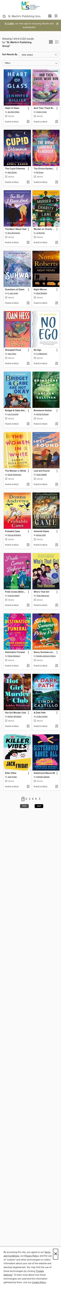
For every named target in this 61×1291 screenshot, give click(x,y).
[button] (51, 42)
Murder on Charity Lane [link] (45, 229)
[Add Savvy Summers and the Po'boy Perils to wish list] (56, 666)
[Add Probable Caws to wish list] (28, 545)
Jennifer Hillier (13, 112)
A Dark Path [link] (40, 712)
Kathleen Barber (43, 777)
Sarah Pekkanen (14, 474)
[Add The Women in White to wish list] (28, 485)
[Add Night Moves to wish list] (56, 303)
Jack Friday (12, 777)
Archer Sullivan (42, 414)
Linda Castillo (42, 716)
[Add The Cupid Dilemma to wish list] (28, 182)
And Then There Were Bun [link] (45, 108)
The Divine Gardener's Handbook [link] (45, 168)
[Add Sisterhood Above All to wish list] (56, 787)
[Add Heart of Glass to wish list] (28, 122)
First (24, 806)
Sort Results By (9, 54)
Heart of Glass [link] (12, 108)
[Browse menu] (56, 16)
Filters (7, 63)
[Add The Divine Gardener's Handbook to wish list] (56, 182)
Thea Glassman (42, 595)
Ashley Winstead (14, 716)
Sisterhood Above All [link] (44, 773)
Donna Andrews (14, 535)
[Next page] (39, 799)
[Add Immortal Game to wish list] (56, 545)
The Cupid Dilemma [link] (15, 168)
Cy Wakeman (41, 354)
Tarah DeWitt (41, 474)
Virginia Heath (13, 595)
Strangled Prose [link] (13, 350)
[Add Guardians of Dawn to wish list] (28, 303)
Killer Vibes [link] (10, 773)
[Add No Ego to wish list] (56, 364)
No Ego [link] (37, 350)
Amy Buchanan (14, 233)
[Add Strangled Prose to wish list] (28, 364)
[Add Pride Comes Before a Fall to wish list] (28, 605)
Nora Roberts (41, 293)
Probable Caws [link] (12, 531)
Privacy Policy (31, 1255)
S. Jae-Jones (13, 293)
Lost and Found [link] (42, 471)
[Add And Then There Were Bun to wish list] (56, 122)
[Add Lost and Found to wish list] (56, 485)
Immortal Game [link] (41, 531)
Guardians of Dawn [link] (14, 289)
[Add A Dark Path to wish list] (56, 726)
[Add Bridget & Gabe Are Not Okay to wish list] (28, 424)
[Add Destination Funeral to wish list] (28, 666)
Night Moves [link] (40, 289)
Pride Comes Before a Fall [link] (16, 592)
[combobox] (24, 16)
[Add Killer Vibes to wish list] (28, 787)
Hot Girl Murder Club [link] (15, 712)
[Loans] (50, 16)
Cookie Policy (39, 1282)
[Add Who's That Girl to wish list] (56, 605)
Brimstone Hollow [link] (43, 410)
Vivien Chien (41, 112)
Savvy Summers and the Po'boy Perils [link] (45, 652)
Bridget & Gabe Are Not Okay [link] (16, 410)
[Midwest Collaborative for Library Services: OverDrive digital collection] (30, 6)
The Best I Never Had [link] (15, 229)
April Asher (12, 172)
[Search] (4, 16)
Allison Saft (41, 535)
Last (39, 806)
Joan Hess (12, 354)
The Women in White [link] (15, 471)
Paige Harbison (14, 656)
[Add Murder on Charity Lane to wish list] (56, 243)
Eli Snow (39, 172)
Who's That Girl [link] (41, 592)
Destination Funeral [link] (15, 652)
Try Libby (9, 23)
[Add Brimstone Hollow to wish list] (56, 424)
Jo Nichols (40, 233)
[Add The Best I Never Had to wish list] (28, 243)
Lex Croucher (13, 414)
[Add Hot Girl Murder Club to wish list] (28, 726)
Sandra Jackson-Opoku (46, 656)
